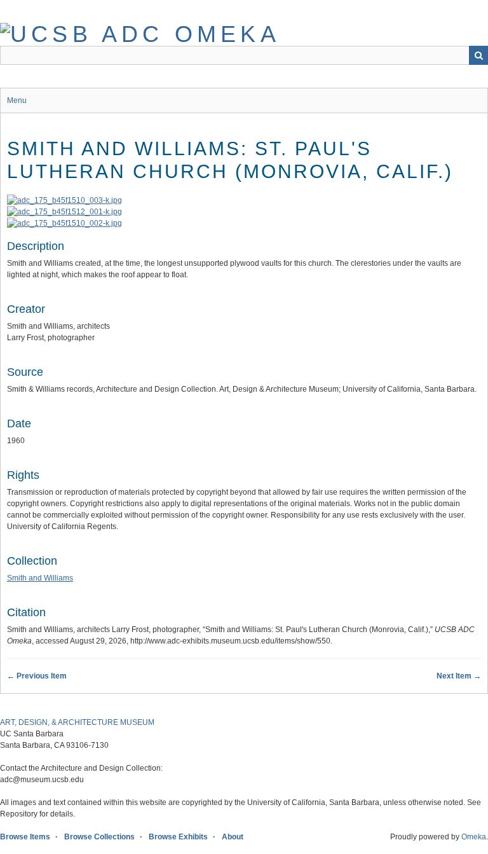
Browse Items (25, 836)
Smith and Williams (40, 578)
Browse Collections (99, 836)
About (232, 836)
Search (478, 55)
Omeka (473, 836)
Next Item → (459, 675)
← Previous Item (37, 675)
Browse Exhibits (178, 836)
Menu (17, 100)
